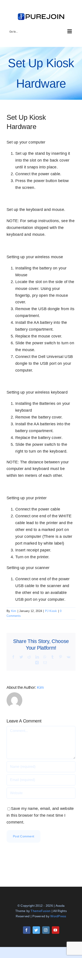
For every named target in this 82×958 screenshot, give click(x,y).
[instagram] (46, 930)
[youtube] (55, 930)
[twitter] (36, 930)
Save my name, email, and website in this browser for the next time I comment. (40, 815)
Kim (13, 611)
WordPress (58, 916)
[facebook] (26, 930)
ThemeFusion (41, 911)
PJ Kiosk (51, 611)
